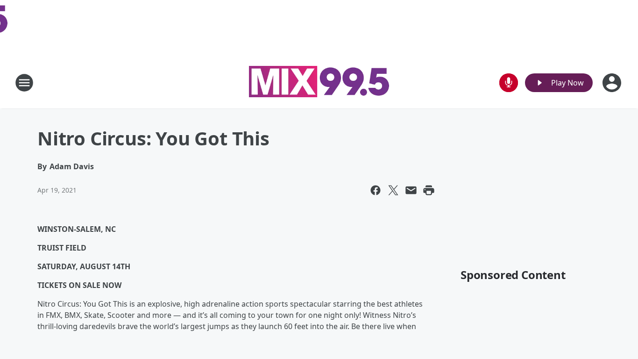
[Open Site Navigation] (24, 82)
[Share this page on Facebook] (375, 190)
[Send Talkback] (508, 82)
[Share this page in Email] (411, 190)
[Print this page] (428, 190)
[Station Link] (319, 83)
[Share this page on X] (393, 190)
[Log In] (613, 82)
